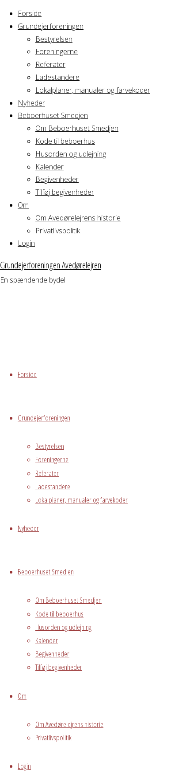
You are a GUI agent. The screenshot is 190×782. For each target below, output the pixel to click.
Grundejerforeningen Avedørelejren (50, 265)
